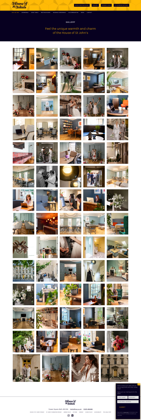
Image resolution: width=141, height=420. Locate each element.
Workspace (25, 12)
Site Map (75, 412)
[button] (23, 58)
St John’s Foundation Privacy (54, 412)
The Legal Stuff (107, 412)
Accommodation (73, 12)
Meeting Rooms (45, 12)
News (82, 12)
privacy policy (126, 412)
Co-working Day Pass (121, 5)
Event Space (34, 12)
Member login (106, 5)
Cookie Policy (88, 412)
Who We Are (15, 12)
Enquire (95, 5)
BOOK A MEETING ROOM (81, 5)
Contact (89, 12)
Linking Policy (67, 412)
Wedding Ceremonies (59, 12)
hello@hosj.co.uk (76, 409)
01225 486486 (88, 409)
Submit (122, 407)
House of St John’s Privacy (37, 412)
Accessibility (97, 412)
